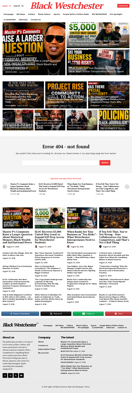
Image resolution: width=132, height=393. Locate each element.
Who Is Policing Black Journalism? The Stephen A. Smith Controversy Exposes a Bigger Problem (48, 269)
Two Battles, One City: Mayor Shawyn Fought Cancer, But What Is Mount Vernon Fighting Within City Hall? (81, 269)
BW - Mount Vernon (75, 122)
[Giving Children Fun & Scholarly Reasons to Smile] (82, 120)
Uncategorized (75, 37)
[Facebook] (5, 375)
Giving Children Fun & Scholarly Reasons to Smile (17, 267)
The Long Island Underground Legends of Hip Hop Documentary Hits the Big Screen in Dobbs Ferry (48, 282)
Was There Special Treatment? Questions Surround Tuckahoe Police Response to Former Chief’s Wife (49, 256)
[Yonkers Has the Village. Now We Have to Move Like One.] (66, 94)
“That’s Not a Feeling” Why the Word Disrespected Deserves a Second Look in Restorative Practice (113, 269)
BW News (52, 96)
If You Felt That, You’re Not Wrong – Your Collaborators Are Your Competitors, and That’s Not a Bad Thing (107, 187)
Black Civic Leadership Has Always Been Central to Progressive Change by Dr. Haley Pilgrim (82, 282)
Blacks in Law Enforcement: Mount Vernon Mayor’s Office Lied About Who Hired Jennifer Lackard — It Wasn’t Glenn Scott (114, 298)
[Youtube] (21, 375)
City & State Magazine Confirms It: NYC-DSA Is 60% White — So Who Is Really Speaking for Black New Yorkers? (18, 298)
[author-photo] (4, 246)
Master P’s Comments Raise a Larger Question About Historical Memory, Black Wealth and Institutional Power (23, 187)
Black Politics (11, 56)
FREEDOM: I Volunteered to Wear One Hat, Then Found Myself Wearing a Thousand (114, 281)
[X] (16, 375)
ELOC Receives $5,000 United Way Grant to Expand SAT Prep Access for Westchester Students (52, 187)
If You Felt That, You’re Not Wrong (18, 91)
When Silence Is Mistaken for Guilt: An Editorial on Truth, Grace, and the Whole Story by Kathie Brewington (49, 298)
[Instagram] (10, 375)
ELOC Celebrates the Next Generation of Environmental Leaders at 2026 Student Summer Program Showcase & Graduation (17, 283)
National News (42, 117)
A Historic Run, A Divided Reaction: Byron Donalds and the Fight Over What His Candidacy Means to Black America (114, 256)
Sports (7, 120)
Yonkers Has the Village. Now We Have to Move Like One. (17, 254)
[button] (19, 6)
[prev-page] (5, 186)
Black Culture (105, 120)
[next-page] (127, 186)
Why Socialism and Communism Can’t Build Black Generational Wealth (82, 297)
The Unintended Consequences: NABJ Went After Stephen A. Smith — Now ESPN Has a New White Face (82, 256)
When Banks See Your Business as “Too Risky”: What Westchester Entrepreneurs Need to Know (80, 187)
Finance (73, 64)
